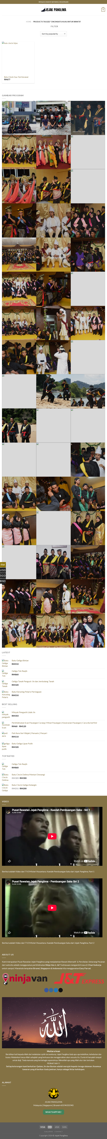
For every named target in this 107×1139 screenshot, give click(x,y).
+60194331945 (66, 1105)
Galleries (48, 1132)
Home (28, 22)
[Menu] (3, 9)
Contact (59, 1132)
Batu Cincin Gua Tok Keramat (16, 77)
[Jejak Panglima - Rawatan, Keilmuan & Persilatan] (53, 9)
